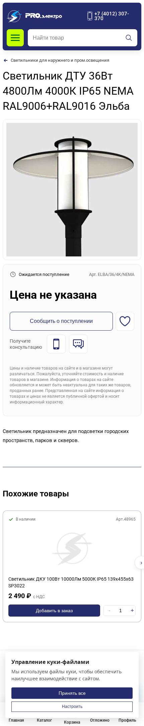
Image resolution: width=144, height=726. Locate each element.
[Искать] (129, 38)
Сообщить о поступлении (61, 321)
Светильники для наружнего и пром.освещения (60, 60)
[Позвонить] (56, 344)
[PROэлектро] (34, 16)
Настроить (72, 706)
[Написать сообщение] (78, 344)
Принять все (72, 693)
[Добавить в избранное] (125, 321)
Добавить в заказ (54, 610)
